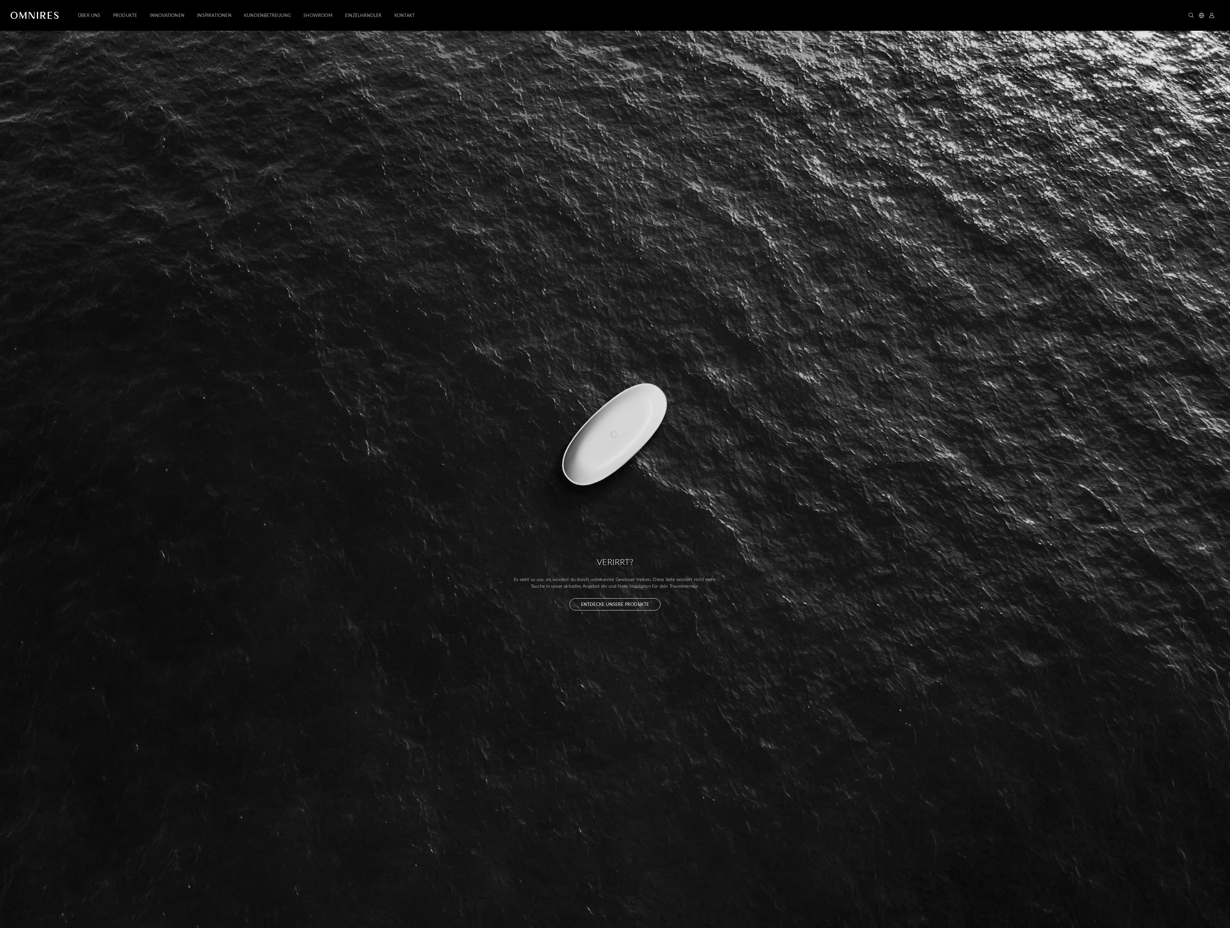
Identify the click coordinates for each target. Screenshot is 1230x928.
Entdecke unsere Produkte (615, 604)
